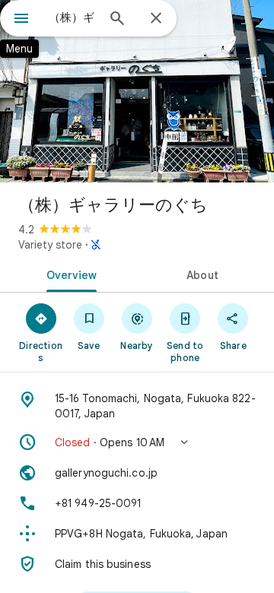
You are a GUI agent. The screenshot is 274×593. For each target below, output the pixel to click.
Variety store (50, 245)
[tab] (69, 273)
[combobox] (72, 17)
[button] (137, 442)
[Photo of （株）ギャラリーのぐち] (137, 91)
